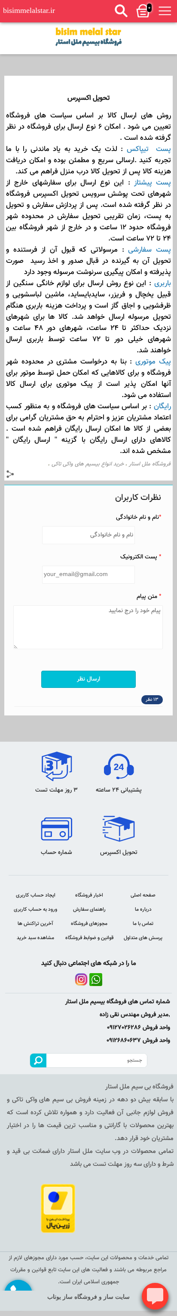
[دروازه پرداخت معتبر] (58, 1208)
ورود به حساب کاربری (35, 909)
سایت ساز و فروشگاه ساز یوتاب (88, 1297)
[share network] (10, 475)
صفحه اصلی (143, 895)
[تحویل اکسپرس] (88, 37)
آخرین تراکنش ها (35, 924)
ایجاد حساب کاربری (35, 895)
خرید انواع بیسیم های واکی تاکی (88, 464)
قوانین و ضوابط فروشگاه (89, 938)
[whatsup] (95, 979)
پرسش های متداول (143, 938)
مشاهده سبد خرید (35, 938)
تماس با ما (143, 924)
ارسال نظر (88, 679)
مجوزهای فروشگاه (89, 924)
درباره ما (143, 909)
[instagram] (81, 979)
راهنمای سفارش (89, 909)
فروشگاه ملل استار (150, 464)
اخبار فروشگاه (89, 895)
